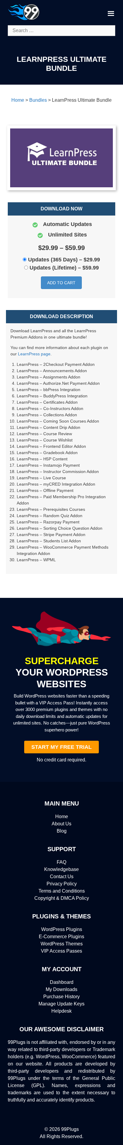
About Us (61, 823)
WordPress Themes (62, 943)
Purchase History (61, 996)
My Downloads (61, 989)
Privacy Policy (62, 883)
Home (61, 816)
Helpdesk (61, 1011)
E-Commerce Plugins (61, 936)
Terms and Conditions (62, 890)
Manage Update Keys (61, 1003)
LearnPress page (34, 353)
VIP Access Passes (61, 951)
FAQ (61, 862)
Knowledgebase (61, 869)
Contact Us (61, 876)
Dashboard (61, 982)
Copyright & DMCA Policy (61, 898)
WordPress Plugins (61, 929)
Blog (62, 830)
